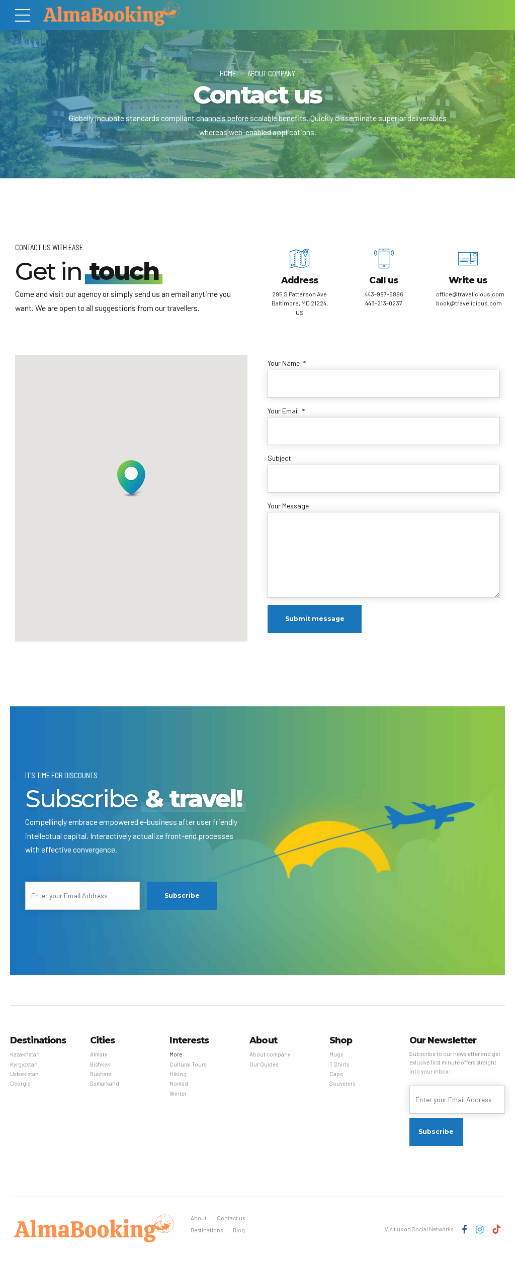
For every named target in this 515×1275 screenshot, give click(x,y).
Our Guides (263, 1064)
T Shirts (339, 1064)
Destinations (207, 1230)
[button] (131, 479)
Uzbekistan (24, 1074)
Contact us (231, 1218)
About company (271, 73)
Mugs (336, 1054)
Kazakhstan (25, 1054)
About (199, 1218)
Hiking (178, 1074)
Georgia (20, 1083)
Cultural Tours (187, 1064)
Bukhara (101, 1074)
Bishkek (100, 1064)
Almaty (98, 1054)
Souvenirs (342, 1083)
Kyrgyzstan (24, 1064)
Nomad (178, 1083)
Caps (335, 1074)
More (175, 1054)
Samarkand (104, 1083)
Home (228, 73)
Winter (178, 1093)
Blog (239, 1230)
